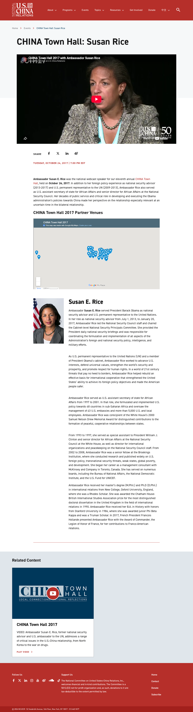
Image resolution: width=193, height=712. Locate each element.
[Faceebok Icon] (13, 681)
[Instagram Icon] (31, 681)
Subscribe (156, 694)
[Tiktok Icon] (58, 681)
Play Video (23, 652)
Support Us (67, 674)
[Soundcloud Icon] (51, 681)
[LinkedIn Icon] (25, 681)
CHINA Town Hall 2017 (37, 624)
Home (15, 28)
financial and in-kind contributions (88, 684)
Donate (154, 687)
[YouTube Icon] (37, 681)
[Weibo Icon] (44, 681)
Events (27, 28)
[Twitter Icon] (19, 681)
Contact (155, 681)
